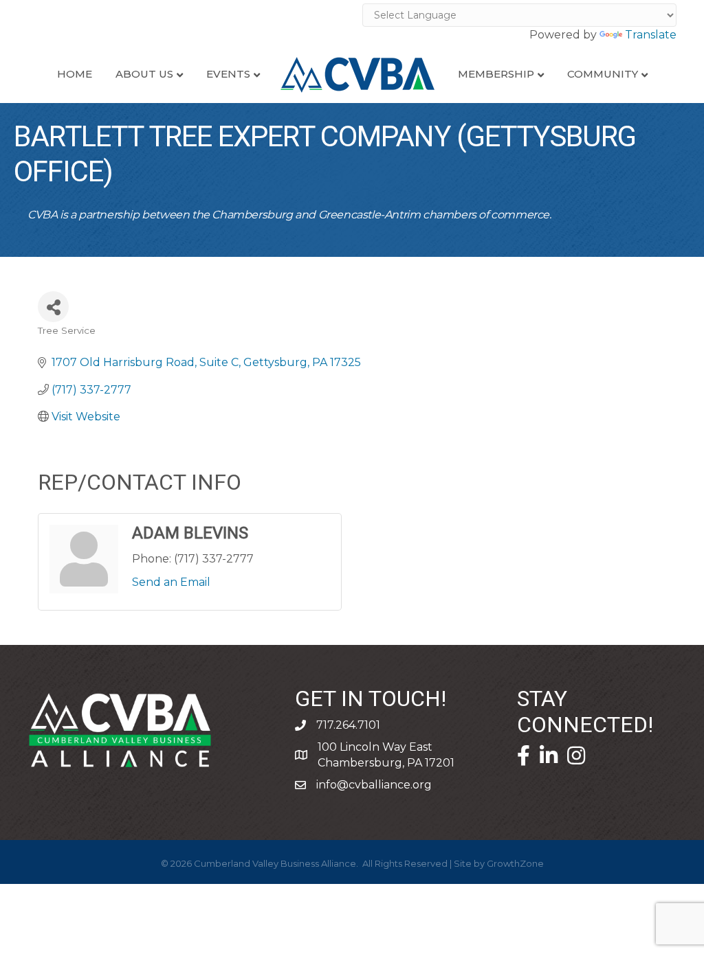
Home (74, 73)
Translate (650, 34)
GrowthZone (515, 863)
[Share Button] (53, 306)
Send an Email (171, 582)
